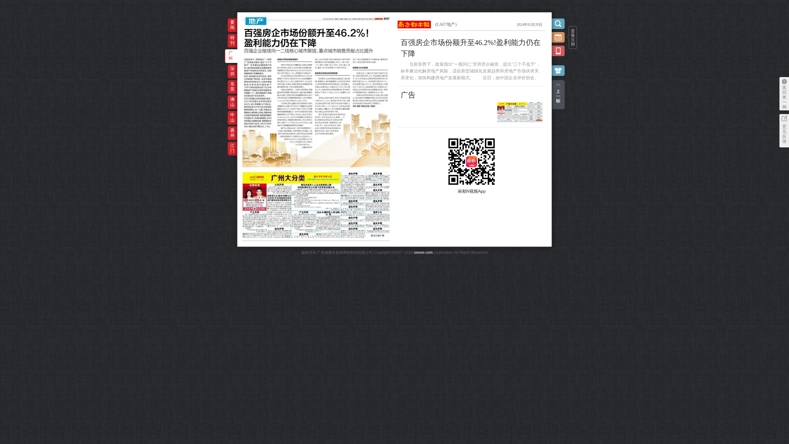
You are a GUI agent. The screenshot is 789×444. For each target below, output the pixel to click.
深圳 (232, 71)
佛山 (232, 102)
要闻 (232, 25)
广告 (408, 95)
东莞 (232, 86)
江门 (232, 148)
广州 (230, 56)
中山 (232, 117)
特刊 (232, 40)
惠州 (232, 133)
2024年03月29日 (529, 25)
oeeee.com (423, 252)
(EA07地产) (446, 24)
